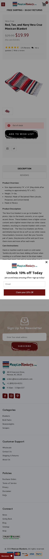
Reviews (5, 556)
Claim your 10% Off (24, 292)
